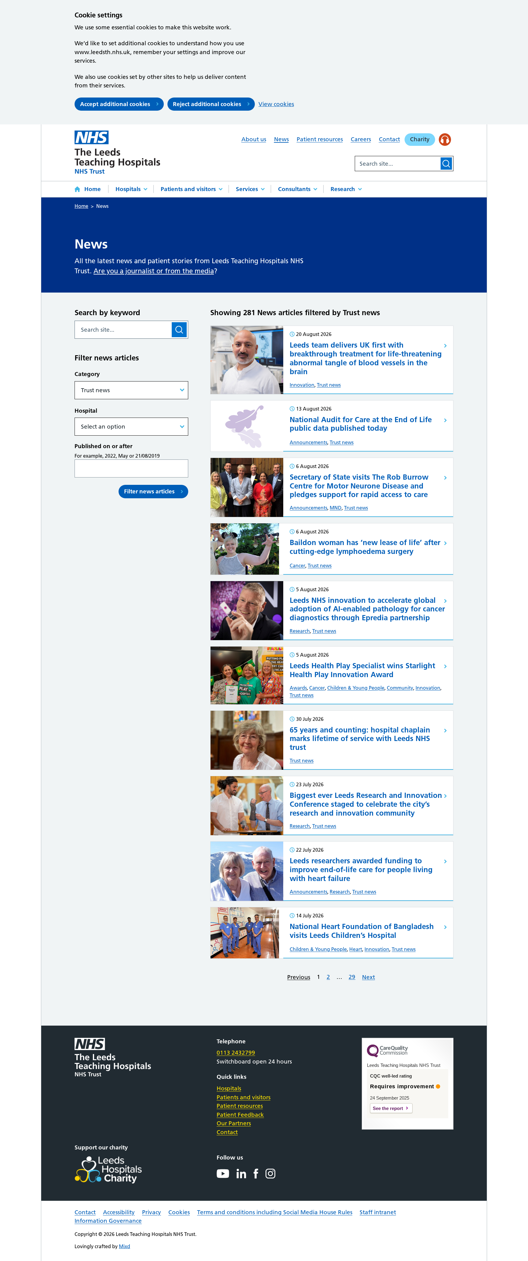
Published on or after (103, 446)
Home (92, 189)
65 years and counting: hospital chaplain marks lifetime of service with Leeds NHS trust (360, 738)
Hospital (86, 410)
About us (253, 139)
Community (400, 688)
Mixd (124, 1246)
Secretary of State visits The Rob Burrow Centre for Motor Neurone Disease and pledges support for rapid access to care (359, 486)
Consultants (294, 189)
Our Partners (234, 1123)
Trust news (329, 385)
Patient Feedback (240, 1114)
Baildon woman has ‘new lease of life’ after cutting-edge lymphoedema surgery (365, 547)
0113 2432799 (236, 1052)
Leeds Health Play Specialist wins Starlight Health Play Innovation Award (362, 670)
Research (343, 189)
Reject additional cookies (207, 104)
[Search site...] (397, 163)
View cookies (276, 104)
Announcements (308, 442)
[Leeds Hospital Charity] (118, 1170)
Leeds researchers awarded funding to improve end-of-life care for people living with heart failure (361, 869)
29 (352, 976)
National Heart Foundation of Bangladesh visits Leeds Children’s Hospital (362, 931)
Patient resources (320, 139)
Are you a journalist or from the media (154, 271)
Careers (361, 139)
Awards (298, 688)
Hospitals (128, 189)
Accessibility (119, 1212)
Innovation (302, 385)
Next (368, 977)
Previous (298, 977)
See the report (388, 1108)
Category (87, 374)
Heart (355, 949)
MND (336, 508)
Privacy (151, 1212)
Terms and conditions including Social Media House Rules (274, 1212)
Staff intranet (378, 1212)
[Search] (446, 163)
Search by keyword (107, 312)
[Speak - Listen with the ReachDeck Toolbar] (445, 139)
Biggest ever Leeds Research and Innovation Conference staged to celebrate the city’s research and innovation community (366, 804)
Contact (389, 139)
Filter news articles (149, 491)
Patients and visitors (188, 189)
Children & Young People (355, 688)
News (281, 139)
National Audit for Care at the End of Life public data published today (361, 424)
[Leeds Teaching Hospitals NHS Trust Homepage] (117, 152)
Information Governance (108, 1220)
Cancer (297, 565)
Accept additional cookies (115, 104)
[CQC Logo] (387, 1055)
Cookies (179, 1212)
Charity (420, 139)
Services (247, 189)
